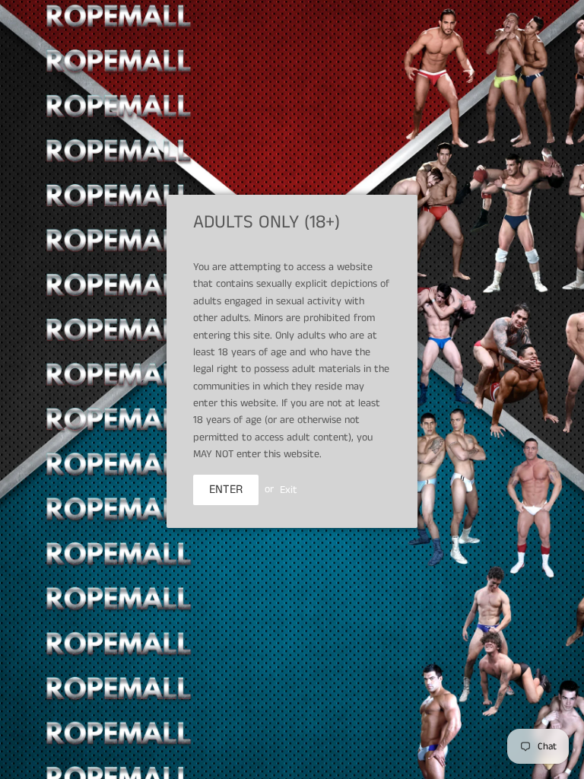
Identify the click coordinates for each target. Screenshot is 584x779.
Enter (226, 489)
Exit (288, 489)
